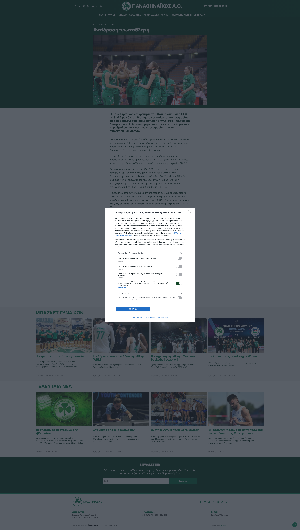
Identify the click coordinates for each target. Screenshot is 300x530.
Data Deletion (137, 317)
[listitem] (150, 253)
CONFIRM (133, 309)
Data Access (150, 317)
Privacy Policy (163, 317)
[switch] (179, 258)
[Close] (190, 212)
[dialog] (150, 265)
